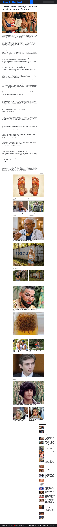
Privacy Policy (34, 525)
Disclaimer (30, 525)
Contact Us (44, 525)
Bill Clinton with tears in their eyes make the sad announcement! (49, 438)
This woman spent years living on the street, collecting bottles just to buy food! (50, 496)
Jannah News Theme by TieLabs (19, 525)
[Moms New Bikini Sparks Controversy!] (41, 513)
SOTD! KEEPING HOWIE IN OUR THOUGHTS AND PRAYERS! (49, 479)
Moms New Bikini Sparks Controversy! (49, 513)
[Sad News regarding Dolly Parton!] (41, 466)
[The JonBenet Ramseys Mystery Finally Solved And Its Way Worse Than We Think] (41, 427)
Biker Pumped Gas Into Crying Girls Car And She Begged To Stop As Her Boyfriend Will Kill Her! (49, 476)
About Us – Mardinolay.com (50, 525)
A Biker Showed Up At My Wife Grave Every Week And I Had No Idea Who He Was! (49, 447)
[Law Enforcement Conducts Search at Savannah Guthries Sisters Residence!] (41, 452)
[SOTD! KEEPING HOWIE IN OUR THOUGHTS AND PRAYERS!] (41, 480)
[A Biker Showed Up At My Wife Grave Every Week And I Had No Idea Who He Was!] (41, 448)
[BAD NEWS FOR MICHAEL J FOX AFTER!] (41, 456)
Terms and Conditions (40, 525)
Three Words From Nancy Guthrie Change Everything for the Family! (49, 488)
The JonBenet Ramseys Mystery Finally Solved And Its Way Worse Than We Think (49, 427)
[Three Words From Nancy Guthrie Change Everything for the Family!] (41, 488)
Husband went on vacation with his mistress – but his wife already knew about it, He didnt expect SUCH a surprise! (49, 443)
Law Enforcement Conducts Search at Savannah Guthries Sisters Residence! (49, 451)
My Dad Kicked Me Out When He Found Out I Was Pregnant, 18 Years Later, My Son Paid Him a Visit (49, 484)
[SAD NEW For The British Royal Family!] (41, 492)
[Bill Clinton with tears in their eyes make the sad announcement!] (41, 438)
